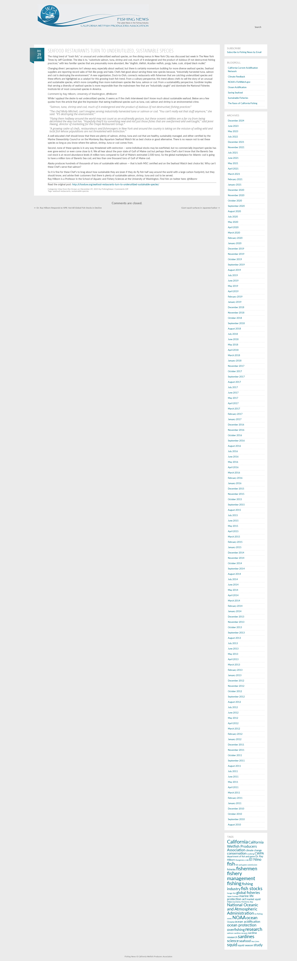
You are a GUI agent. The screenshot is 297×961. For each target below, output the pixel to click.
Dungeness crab (242, 860)
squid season (245, 945)
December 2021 (236, 142)
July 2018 (233, 334)
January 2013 (234, 675)
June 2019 (233, 281)
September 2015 (236, 505)
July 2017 (233, 387)
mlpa (229, 902)
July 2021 (233, 153)
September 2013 (236, 633)
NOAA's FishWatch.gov (239, 82)
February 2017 (235, 414)
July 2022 (233, 137)
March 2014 (234, 601)
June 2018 (233, 339)
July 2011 (233, 771)
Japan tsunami (233, 896)
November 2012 (236, 686)
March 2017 (234, 409)
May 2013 (233, 654)
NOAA (239, 917)
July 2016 (233, 451)
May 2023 (233, 131)
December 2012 (236, 681)
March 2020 (234, 233)
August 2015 (234, 510)
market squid (254, 899)
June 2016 (233, 457)
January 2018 (234, 361)
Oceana (230, 922)
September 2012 (236, 697)
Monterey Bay (247, 902)
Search (258, 27)
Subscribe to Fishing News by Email (244, 52)
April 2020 (233, 227)
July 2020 (233, 217)
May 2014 (233, 590)
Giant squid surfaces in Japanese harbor (200, 208)
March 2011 (234, 793)
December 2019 (236, 249)
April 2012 (233, 723)
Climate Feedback (236, 77)
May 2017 (233, 398)
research (253, 929)
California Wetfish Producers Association (245, 846)
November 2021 (236, 147)
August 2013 (234, 638)
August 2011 (234, 766)
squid (232, 945)
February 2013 (235, 670)
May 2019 (233, 286)
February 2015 (235, 542)
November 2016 (236, 430)
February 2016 (235, 478)
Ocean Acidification (237, 87)
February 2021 (235, 179)
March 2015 (234, 537)
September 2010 (236, 819)
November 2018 (236, 313)
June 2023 (233, 126)
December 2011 (236, 745)
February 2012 (235, 734)
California (237, 842)
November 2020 (236, 195)
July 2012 (233, 707)
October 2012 (235, 691)
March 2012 (234, 729)
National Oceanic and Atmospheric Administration (242, 909)
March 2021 (234, 174)
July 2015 (233, 515)
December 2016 (236, 425)
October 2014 (235, 563)
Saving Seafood (235, 93)
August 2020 (234, 211)
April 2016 (233, 467)
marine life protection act (240, 898)
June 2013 (233, 649)
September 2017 (236, 377)
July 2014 (233, 579)
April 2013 (233, 659)
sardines (246, 937)
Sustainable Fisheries (238, 98)
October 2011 (235, 755)
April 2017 (233, 403)
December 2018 (236, 307)
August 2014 (234, 574)
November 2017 (236, 366)
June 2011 (233, 777)
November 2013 (236, 622)
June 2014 (233, 585)
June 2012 (233, 713)
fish (231, 864)
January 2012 (234, 739)
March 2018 (234, 355)
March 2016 (234, 473)
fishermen (246, 869)
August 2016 (234, 446)
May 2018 (233, 345)
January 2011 (234, 803)
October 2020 (235, 201)
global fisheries (248, 893)
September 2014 (236, 569)
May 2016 (233, 462)
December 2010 (236, 809)
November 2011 (236, 750)
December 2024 (236, 121)
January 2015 (234, 547)
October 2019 (235, 259)
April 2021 (233, 169)
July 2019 (233, 275)
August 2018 (234, 329)
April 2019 (233, 291)
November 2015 (236, 494)
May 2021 (233, 163)
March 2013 (234, 665)
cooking (250, 854)
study (258, 945)
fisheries (231, 869)
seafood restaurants (61, 191)
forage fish (231, 893)
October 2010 (235, 814)
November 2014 (236, 558)
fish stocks (251, 888)
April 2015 (233, 531)
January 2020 (234, 243)
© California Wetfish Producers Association (154, 957)
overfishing (236, 930)
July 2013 (233, 643)
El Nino (255, 859)
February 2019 (235, 297)
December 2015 (236, 489)
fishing (234, 883)
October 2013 (235, 627)
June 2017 (233, 393)
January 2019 (234, 302)
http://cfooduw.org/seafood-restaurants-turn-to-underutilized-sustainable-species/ (115, 184)
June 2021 (233, 158)
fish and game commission (246, 865)
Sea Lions (255, 941)
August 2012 (234, 702)
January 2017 (234, 419)
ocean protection (241, 925)
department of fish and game (241, 857)
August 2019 (234, 270)
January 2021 (234, 185)
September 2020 (236, 206)
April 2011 (233, 787)
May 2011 (233, 782)
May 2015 (233, 526)
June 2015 (233, 521)
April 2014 (233, 595)
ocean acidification (247, 921)
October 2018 (235, 318)
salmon (230, 933)
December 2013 (236, 617)
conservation (236, 853)
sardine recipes (241, 933)
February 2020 (235, 238)
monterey (236, 902)
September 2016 (236, 441)
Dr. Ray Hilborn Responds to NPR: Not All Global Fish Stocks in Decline (68, 208)
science (233, 941)
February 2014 (235, 606)
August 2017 (234, 382)
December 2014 (236, 553)
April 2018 (233, 350)
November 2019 (236, 254)
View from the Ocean (67, 189)
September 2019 (236, 265)
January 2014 (234, 611)
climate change (254, 850)
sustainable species (80, 191)
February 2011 (235, 798)
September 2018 (236, 323)
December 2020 (236, 190)
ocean (251, 918)
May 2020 (233, 222)
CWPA (259, 853)
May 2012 (233, 718)
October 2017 (235, 371)
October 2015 (235, 499)
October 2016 (235, 435)
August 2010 (234, 825)
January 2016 (234, 483)
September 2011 (236, 761)
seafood (245, 941)
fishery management (241, 876)
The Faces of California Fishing (242, 103)
